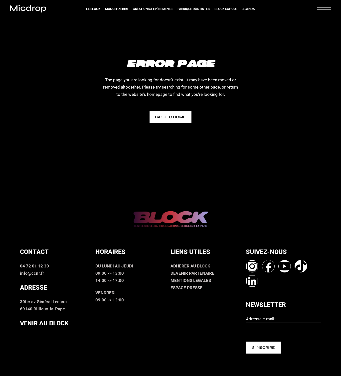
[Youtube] (284, 266)
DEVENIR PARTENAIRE (192, 273)
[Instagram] (252, 266)
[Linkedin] (252, 281)
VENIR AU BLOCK (44, 323)
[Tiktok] (301, 266)
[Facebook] (268, 266)
